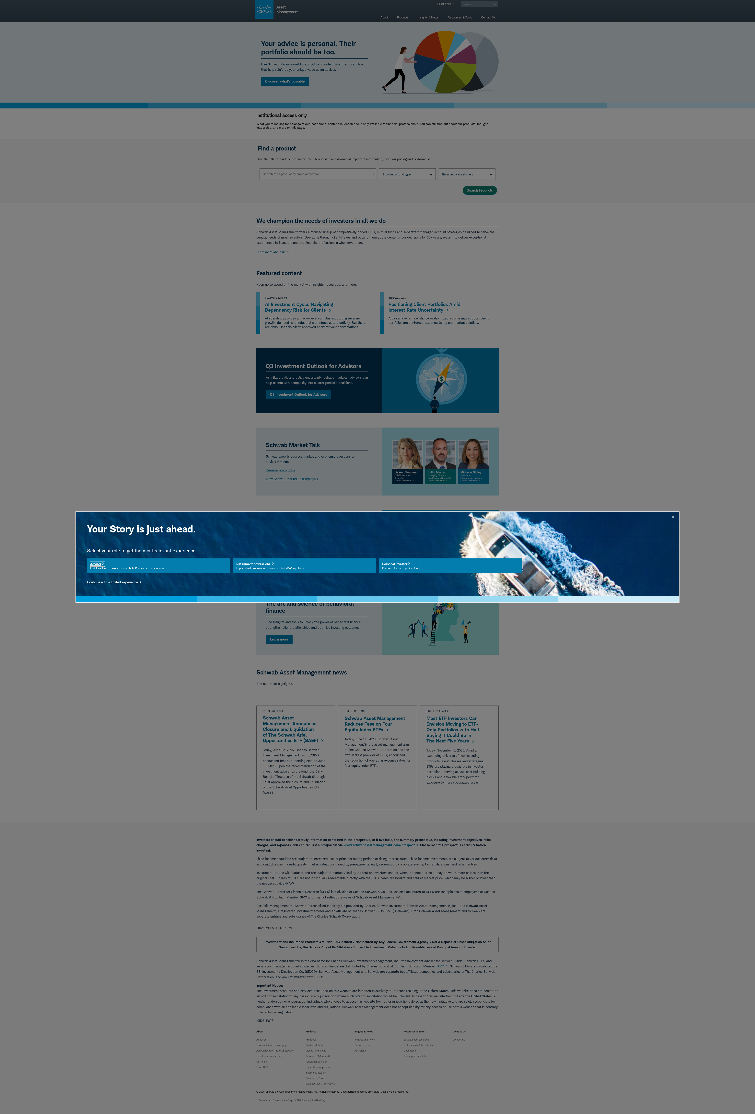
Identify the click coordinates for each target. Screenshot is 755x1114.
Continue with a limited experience (113, 582)
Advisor (95, 564)
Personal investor (394, 564)
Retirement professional (253, 564)
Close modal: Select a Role (672, 516)
